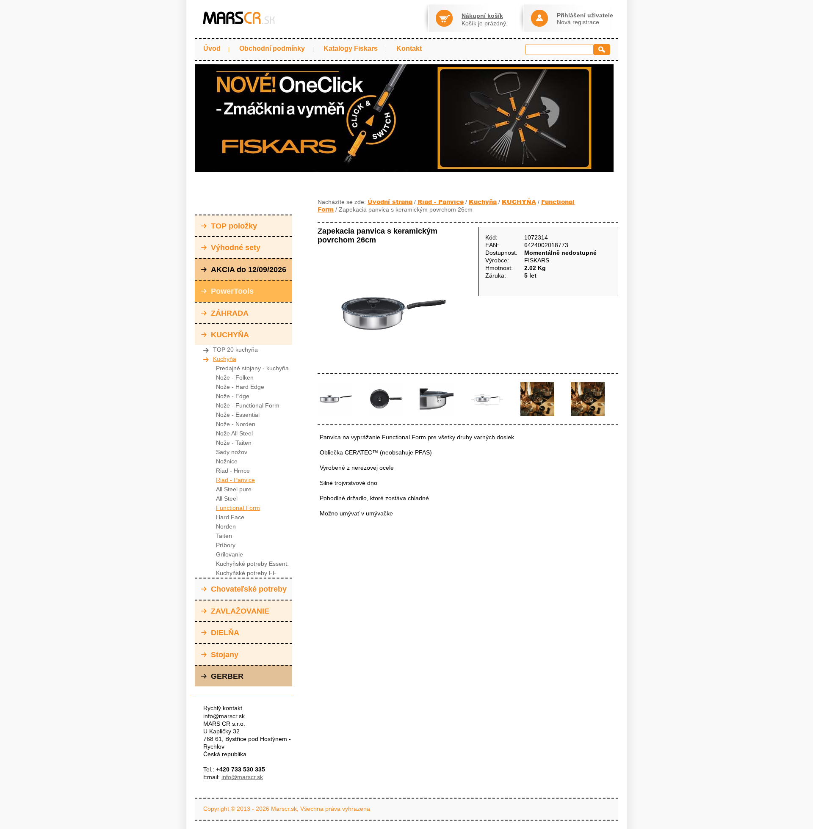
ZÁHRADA (230, 313)
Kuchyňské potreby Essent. (252, 563)
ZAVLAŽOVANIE (240, 611)
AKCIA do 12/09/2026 (248, 269)
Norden (226, 526)
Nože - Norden (235, 424)
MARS (239, 18)
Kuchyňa (224, 358)
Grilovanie (229, 554)
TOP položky (234, 226)
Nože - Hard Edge (240, 386)
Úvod (212, 48)
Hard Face (230, 517)
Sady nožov (231, 452)
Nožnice (227, 461)
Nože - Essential (238, 414)
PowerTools (232, 291)
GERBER (227, 676)
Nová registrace (578, 22)
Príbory (225, 545)
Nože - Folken (235, 377)
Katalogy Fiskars (351, 48)
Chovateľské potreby (249, 589)
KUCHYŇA (230, 334)
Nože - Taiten (234, 442)
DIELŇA (225, 632)
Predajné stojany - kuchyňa (252, 368)
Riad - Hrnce (233, 470)
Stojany (224, 654)
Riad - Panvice (235, 479)
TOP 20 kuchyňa (235, 349)
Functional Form (238, 507)
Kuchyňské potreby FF (246, 573)
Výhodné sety (235, 247)
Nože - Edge (232, 396)
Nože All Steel (234, 433)
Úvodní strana (390, 202)
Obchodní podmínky (272, 48)
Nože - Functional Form (247, 405)
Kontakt (409, 48)
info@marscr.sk (242, 777)
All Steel (227, 498)
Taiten (224, 535)
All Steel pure (234, 489)
